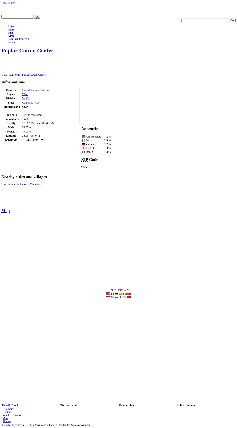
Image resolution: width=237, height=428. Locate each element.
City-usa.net (8, 2)
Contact (7, 411)
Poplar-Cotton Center (27, 50)
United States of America (36, 90)
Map (11, 35)
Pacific (26, 98)
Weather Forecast (18, 38)
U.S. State (8, 408)
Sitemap (7, 421)
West (25, 94)
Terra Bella (7, 184)
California (14, 74)
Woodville (35, 184)
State (11, 29)
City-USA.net (10, 405)
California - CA (30, 102)
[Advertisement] (64, 65)
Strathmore (22, 184)
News (11, 42)
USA (11, 26)
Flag (11, 32)
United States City (119, 289)
